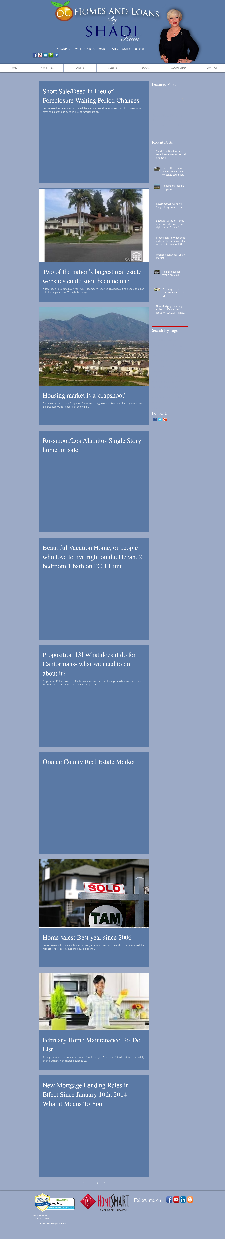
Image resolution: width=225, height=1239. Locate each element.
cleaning (177, 345)
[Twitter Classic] (160, 419)
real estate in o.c (161, 386)
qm (183, 381)
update (156, 407)
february (169, 355)
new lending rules (174, 371)
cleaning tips (159, 350)
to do (178, 402)
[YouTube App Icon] (176, 1199)
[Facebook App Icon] (169, 1199)
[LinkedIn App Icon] (183, 1199)
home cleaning (160, 360)
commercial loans (177, 350)
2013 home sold (160, 334)
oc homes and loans (177, 376)
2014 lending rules (162, 339)
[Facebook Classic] (155, 419)
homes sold (158, 366)
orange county (172, 381)
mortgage (157, 371)
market (181, 366)
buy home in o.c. (161, 345)
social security (160, 402)
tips (171, 402)
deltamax (157, 355)
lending (171, 366)
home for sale (177, 360)
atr (176, 339)
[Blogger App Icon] (190, 1199)
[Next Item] (182, 100)
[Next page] (104, 1183)
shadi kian (165, 397)
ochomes (157, 381)
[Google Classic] (165, 419)
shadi (155, 397)
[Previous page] (83, 1183)
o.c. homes (158, 376)
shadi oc (178, 397)
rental (175, 386)
